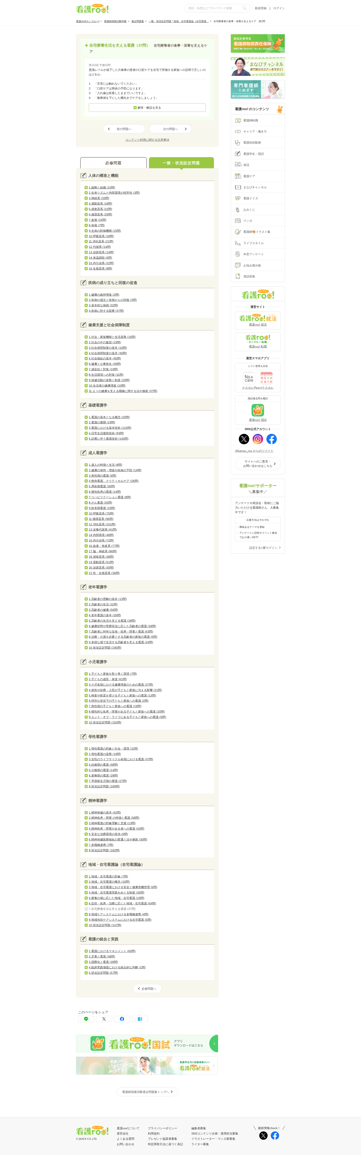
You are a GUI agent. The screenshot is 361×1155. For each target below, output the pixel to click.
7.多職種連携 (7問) (101, 845)
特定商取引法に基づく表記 (165, 1144)
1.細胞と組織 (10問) (102, 187)
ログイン (279, 8)
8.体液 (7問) (97, 225)
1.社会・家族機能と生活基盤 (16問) (112, 337)
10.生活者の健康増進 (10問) (107, 385)
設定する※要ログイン (263, 547)
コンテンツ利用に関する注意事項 (147, 139)
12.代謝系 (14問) (100, 246)
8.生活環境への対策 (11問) (106, 374)
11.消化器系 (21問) (101, 241)
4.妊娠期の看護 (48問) (103, 764)
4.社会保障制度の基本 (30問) (108, 353)
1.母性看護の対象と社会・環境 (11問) (113, 748)
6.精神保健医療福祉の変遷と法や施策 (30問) (118, 839)
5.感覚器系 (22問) (100, 209)
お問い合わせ (125, 1144)
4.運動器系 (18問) (100, 203)
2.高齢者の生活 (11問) (103, 604)
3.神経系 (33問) (99, 198)
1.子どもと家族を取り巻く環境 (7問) (113, 673)
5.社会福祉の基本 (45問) (105, 358)
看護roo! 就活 (258, 324)
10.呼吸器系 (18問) (101, 236)
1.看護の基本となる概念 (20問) (109, 417)
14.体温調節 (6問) (100, 257)
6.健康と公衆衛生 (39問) (105, 363)
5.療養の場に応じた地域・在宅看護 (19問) (116, 898)
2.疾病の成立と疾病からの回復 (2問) (113, 300)
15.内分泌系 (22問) (101, 263)
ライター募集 (200, 1144)
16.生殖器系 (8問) (100, 268)
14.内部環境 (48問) (101, 535)
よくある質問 (125, 1138)
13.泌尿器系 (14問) (101, 252)
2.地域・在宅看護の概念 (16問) (109, 881)
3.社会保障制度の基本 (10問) (108, 347)
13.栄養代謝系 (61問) (103, 529)
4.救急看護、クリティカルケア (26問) (114, 481)
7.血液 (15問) (97, 220)
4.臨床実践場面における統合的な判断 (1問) (117, 967)
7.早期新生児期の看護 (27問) (108, 781)
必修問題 (113, 163)
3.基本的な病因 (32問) (103, 305)
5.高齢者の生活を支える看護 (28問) (112, 620)
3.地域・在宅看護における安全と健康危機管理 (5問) (123, 887)
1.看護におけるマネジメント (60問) (112, 951)
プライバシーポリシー (162, 1128)
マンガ (247, 220)
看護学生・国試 (253, 153)
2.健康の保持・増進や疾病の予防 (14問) (115, 470)
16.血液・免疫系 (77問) (104, 546)
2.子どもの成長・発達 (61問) (108, 679)
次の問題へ (170, 129)
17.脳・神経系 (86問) (103, 551)
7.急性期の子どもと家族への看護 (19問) (115, 706)
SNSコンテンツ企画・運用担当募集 (214, 1133)
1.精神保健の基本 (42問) (105, 812)
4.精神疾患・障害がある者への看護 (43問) (116, 828)
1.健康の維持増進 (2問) (104, 294)
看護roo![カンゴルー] (87, 21)
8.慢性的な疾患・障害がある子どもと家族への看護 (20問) (127, 711)
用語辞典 (249, 276)
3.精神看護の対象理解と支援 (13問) (112, 823)
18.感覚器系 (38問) (101, 556)
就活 (246, 165)
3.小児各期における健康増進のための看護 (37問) (121, 684)
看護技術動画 (252, 142)
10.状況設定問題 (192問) (105, 722)
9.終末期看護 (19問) (102, 508)
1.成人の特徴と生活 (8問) (105, 464)
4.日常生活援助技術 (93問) (106, 433)
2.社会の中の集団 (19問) (105, 342)
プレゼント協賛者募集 (162, 1138)
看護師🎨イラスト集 (256, 231)
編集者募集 (198, 1128)
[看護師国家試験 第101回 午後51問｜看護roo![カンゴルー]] (140, 1019)
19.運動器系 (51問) (101, 562)
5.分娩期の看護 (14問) (103, 770)
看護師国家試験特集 (115, 21)
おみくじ (249, 209)
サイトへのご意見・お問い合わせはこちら (257, 463)
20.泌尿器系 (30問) (101, 567)
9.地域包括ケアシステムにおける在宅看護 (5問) (120, 919)
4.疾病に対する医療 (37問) (106, 310)
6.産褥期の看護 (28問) (103, 775)
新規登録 (261, 8)
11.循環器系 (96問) (101, 519)
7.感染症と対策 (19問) (103, 369)
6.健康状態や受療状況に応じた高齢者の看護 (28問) (122, 626)
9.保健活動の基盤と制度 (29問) (109, 380)
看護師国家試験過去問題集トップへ (145, 1092)
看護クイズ (250, 198)
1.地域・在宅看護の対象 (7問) (108, 876)
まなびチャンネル (255, 187)
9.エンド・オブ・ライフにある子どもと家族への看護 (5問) (127, 717)
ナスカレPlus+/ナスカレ (258, 387)
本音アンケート (253, 254)
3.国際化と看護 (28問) (103, 962)
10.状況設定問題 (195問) (105, 647)
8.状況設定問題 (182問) (104, 850)
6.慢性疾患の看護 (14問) (105, 491)
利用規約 (154, 1133)
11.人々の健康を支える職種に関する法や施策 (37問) (123, 391)
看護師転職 (250, 120)
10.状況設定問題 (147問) (105, 925)
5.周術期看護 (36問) (102, 486)
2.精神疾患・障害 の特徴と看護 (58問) (114, 817)
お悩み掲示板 (252, 265)
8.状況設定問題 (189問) (104, 786)
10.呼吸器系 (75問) (101, 513)
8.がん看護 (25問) (100, 502)
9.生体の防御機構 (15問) (105, 230)
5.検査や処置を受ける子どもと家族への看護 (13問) (122, 695)
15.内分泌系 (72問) (101, 540)
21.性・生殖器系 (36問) (104, 573)
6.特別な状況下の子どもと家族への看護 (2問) (119, 700)
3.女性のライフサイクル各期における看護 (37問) (121, 759)
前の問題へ (124, 129)
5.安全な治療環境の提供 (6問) (108, 834)
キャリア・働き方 (255, 131)
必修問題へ (149, 988)
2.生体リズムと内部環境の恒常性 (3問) (114, 192)
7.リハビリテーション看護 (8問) (110, 497)
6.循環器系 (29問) (100, 214)
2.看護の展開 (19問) (102, 422)
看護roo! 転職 (258, 346)
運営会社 (122, 1133)
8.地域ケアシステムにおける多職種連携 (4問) (119, 914)
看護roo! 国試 (258, 420)
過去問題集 (137, 21)
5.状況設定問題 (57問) (103, 972)
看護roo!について (128, 1128)
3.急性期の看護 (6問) (102, 475)
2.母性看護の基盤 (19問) (105, 754)
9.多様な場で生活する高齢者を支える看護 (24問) (121, 642)
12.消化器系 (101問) (102, 524)
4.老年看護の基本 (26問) (105, 615)
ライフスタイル (253, 243)
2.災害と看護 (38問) (102, 956)
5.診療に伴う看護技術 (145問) (108, 438)
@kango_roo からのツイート (254, 450)
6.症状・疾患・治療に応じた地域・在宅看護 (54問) (122, 903)
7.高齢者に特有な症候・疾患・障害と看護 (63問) (121, 631)
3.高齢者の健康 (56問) (103, 609)
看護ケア (249, 176)
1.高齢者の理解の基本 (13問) (108, 599)
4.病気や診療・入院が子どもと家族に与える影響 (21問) (125, 690)
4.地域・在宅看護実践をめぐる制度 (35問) (116, 892)
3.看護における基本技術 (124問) (110, 427)
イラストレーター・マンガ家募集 (213, 1138)
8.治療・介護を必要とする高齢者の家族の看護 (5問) (123, 636)
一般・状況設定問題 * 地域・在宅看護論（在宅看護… (179, 21)
